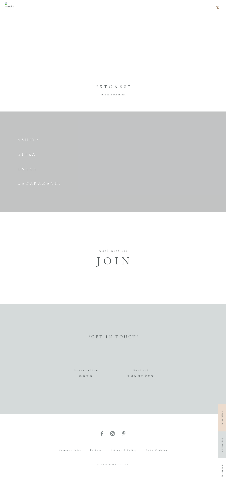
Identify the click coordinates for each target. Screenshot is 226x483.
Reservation (86, 372)
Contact (141, 372)
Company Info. (70, 449)
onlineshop (222, 445)
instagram (222, 470)
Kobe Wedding (157, 449)
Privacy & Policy (124, 449)
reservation (222, 417)
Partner (96, 449)
